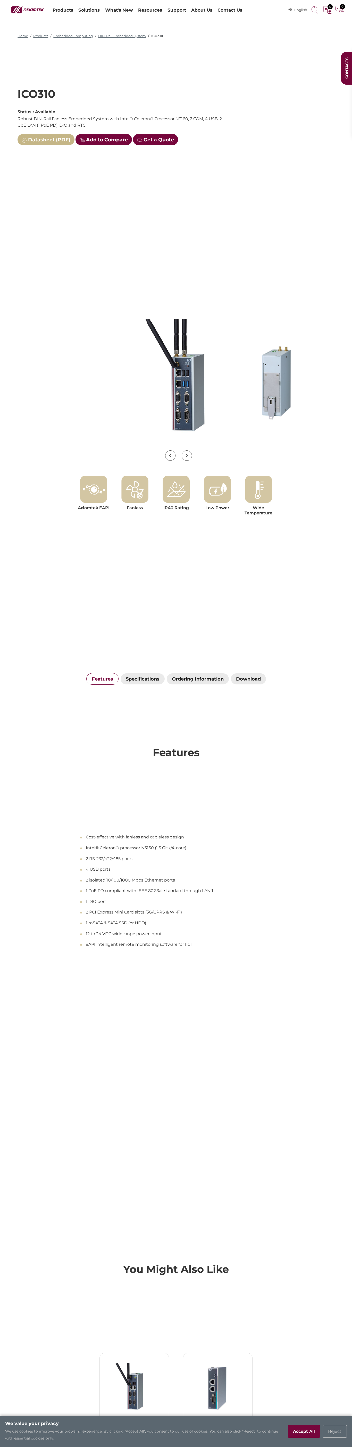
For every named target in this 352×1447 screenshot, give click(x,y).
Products (40, 36)
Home (23, 36)
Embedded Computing (73, 36)
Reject (334, 1431)
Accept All (304, 1431)
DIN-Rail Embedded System (122, 36)
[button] (170, 455)
